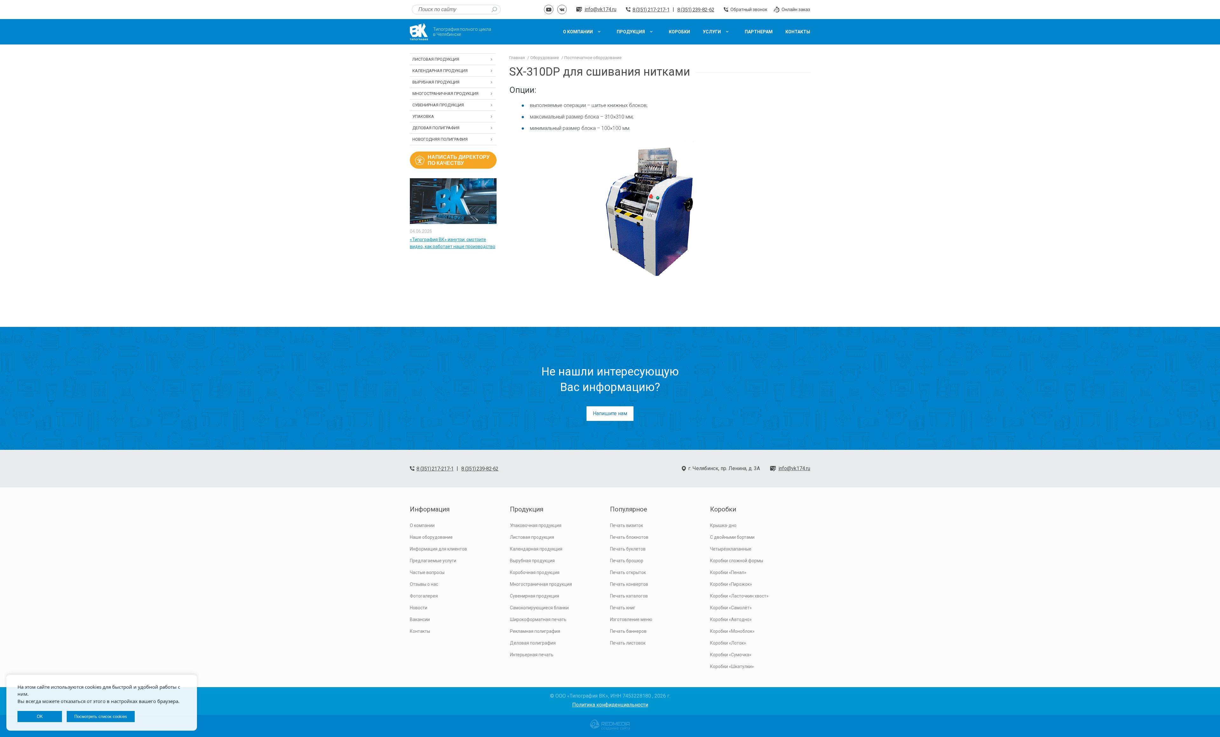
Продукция (526, 509)
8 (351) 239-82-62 (695, 10)
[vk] (562, 9)
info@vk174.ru (600, 9)
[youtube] (548, 9)
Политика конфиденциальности (610, 705)
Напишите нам (610, 413)
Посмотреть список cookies (100, 716)
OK (40, 716)
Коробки (723, 509)
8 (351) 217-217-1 (651, 10)
